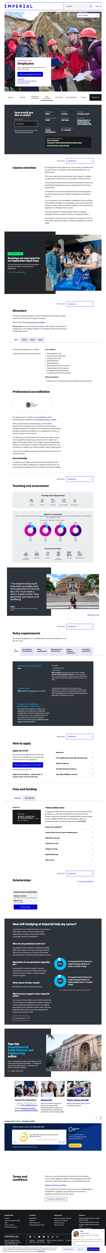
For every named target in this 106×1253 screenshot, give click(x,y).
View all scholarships (86, 881)
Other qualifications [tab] (42, 650)
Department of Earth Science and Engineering (84, 122)
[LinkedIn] (44, 1237)
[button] (101, 1118)
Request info (20, 79)
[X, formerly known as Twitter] (35, 1237)
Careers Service (20, 1018)
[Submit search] (91, 6)
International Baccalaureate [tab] (27, 650)
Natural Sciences (34, 1223)
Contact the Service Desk (12, 1220)
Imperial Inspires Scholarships (25, 892)
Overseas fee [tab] (29, 798)
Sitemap (31, 1240)
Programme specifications (56, 1199)
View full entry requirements (58, 145)
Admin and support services (62, 1218)
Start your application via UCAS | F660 (27, 765)
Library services (9, 1225)
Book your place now (18, 272)
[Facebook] (30, 1237)
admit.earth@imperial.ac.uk (28, 1105)
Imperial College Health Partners (89, 1222)
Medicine (32, 1220)
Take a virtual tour (17, 1071)
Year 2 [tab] (24, 340)
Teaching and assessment (35, 97)
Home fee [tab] (17, 798)
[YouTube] (39, 1237)
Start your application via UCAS (30, 74)
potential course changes (36, 322)
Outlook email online (10, 1227)
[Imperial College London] (14, 1237)
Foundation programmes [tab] (86, 650)
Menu (97, 6)
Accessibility (41, 1240)
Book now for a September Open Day (26, 81)
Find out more (25, 907)
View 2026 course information (24, 132)
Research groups (59, 1223)
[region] (53, 1249)
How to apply (59, 97)
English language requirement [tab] (70, 651)
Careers (83, 97)
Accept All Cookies (93, 1249)
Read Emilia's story (93, 615)
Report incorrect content (37, 1242)
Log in (49, 1242)
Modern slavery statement (55, 1240)
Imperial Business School (36, 1225)
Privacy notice (70, 1240)
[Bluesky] (57, 1237)
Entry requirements (47, 97)
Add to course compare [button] (23, 83)
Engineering (33, 1218)
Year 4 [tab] (41, 340)
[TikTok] (53, 1237)
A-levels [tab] (16, 650)
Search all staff (59, 1225)
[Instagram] (48, 1237)
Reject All (80, 1249)
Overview (10, 97)
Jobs (5, 1223)
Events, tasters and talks (78, 1100)
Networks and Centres (61, 1220)
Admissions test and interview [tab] (56, 650)
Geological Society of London (46, 420)
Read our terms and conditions (55, 1185)
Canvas (6, 1218)
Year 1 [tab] (16, 340)
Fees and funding (71, 97)
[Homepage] (34, 6)
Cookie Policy (41, 1251)
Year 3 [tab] (32, 340)
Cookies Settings (68, 1249)
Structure (23, 97)
